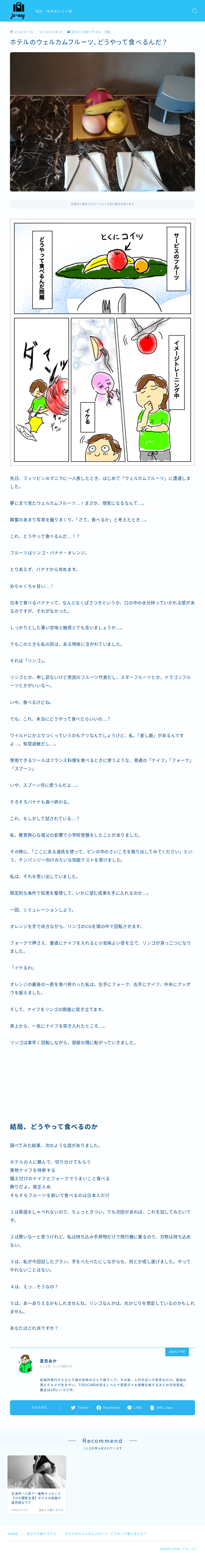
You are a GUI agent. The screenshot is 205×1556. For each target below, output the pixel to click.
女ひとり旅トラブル (86, 32)
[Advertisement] (47, 1086)
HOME (13, 1534)
